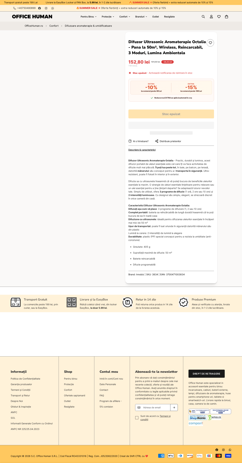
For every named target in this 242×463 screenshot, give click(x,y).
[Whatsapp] (52, 8)
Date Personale (108, 384)
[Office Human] (32, 16)
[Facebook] (39, 8)
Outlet (155, 16)
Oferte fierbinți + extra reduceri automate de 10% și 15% (122, 8)
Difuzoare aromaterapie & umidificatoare (88, 25)
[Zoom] (105, 39)
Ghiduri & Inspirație (21, 406)
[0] (226, 16)
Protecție (106, 16)
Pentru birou (70, 378)
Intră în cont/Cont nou (111, 378)
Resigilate (169, 16)
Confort (123, 16)
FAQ (102, 395)
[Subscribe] (174, 407)
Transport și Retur (20, 395)
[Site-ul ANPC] (199, 413)
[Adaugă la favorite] (210, 43)
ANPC (14, 412)
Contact (104, 389)
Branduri (139, 16)
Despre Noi (17, 401)
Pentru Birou (87, 16)
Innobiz (140, 274)
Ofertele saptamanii (74, 395)
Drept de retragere (206, 373)
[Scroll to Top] (235, 445)
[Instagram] (46, 8)
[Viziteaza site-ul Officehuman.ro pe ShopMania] (197, 419)
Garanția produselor (21, 384)
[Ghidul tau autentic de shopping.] (195, 425)
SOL (13, 417)
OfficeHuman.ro (34, 25)
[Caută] (203, 16)
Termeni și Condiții (20, 389)
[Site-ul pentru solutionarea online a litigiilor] (220, 413)
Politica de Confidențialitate (25, 378)
